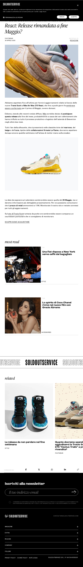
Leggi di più (42, 11)
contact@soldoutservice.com (65, 516)
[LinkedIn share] (65, 470)
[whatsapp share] (52, 470)
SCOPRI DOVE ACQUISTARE (17, 222)
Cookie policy (22, 558)
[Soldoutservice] (6, 516)
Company (8, 545)
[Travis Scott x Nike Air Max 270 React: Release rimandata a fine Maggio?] (26, 470)
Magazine (8, 526)
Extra (7, 533)
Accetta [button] (74, 17)
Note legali (33, 558)
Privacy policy (10, 558)
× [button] (77, 5)
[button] (13, 17)
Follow (8, 551)
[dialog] (41, 10)
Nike (44, 114)
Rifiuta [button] (62, 17)
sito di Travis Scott (16, 214)
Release (8, 539)
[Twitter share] (39, 470)
